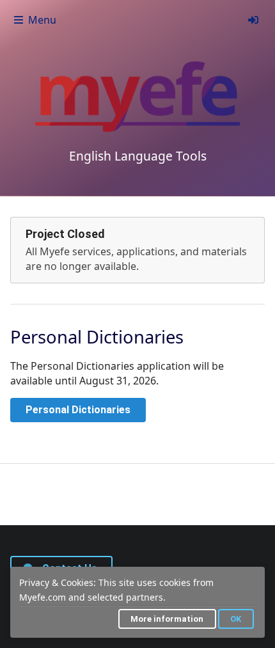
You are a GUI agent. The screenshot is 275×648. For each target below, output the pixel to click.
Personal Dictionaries (78, 410)
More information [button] (166, 619)
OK (235, 619)
